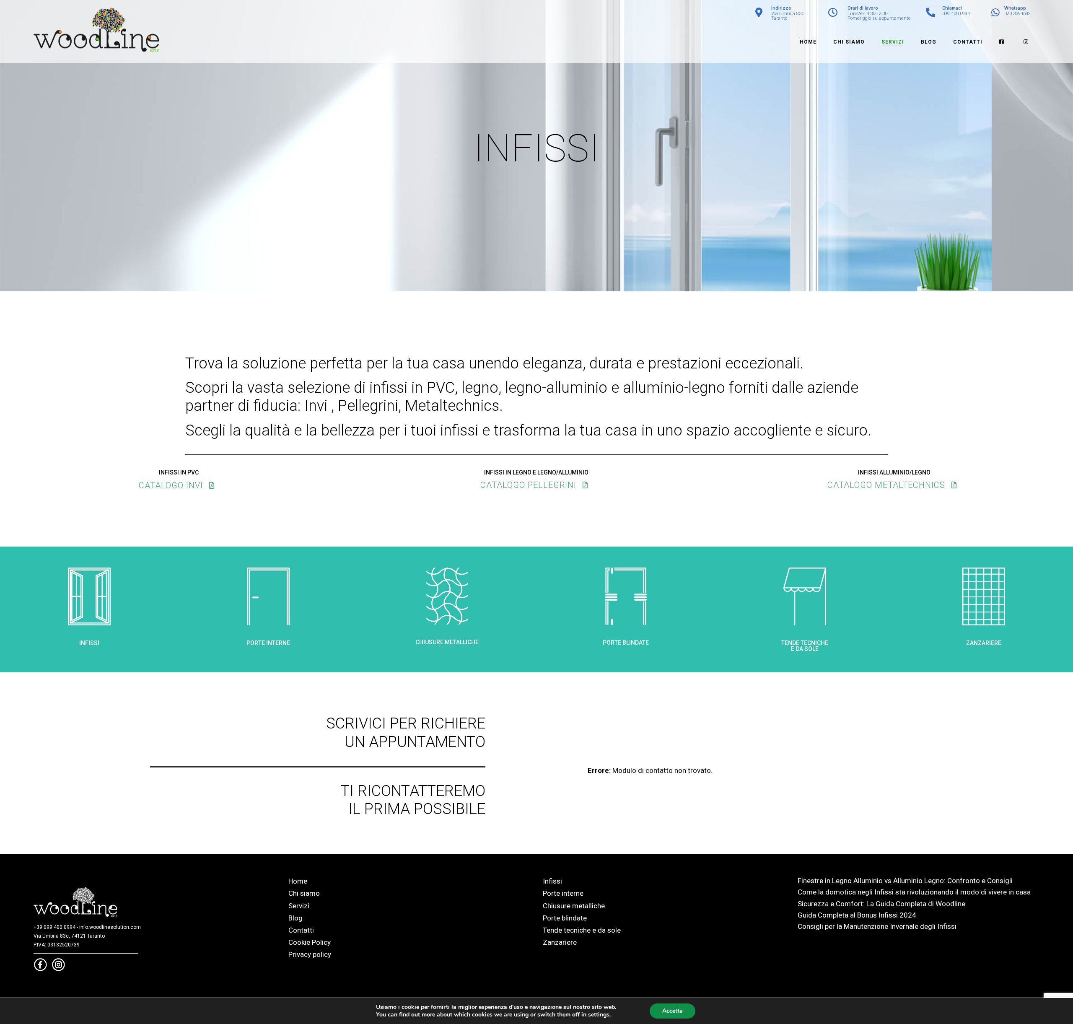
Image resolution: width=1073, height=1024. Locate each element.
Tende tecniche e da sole (582, 930)
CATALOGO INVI (171, 485)
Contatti (301, 930)
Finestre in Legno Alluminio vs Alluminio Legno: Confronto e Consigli (905, 880)
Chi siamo (304, 893)
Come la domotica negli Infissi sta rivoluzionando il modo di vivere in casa (914, 892)
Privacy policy (309, 954)
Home (297, 881)
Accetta (672, 1011)
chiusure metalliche (447, 642)
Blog (295, 918)
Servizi (298, 906)
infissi (89, 643)
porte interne (268, 643)
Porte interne (563, 893)
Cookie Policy (309, 942)
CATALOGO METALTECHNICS (886, 485)
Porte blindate (565, 918)
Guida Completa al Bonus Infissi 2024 (857, 915)
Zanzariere (560, 942)
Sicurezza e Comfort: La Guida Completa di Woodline (881, 904)
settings (598, 1015)
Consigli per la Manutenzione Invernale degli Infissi (877, 926)
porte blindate (626, 642)
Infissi (552, 881)
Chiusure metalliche (574, 906)
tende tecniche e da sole (804, 646)
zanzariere (983, 643)
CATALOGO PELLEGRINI (528, 485)
